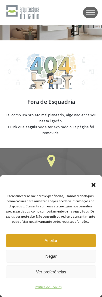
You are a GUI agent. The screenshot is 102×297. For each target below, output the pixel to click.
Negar (51, 256)
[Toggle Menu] (90, 12)
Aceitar (51, 240)
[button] (93, 185)
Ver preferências (51, 271)
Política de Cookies (48, 287)
